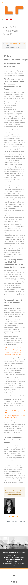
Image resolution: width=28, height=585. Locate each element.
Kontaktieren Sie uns (12, 516)
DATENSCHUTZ (14, 563)
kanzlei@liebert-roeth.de (15, 559)
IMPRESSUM (6, 563)
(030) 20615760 (10, 557)
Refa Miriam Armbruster (14, 494)
